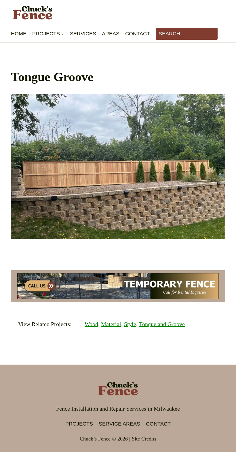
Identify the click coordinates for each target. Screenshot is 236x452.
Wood (91, 324)
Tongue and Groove (162, 324)
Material (111, 324)
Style (130, 324)
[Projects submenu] (62, 33)
